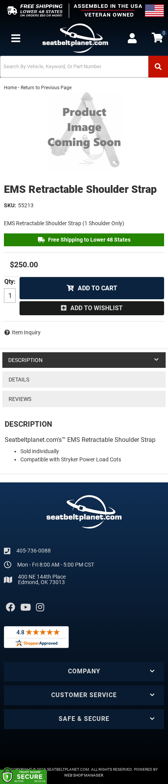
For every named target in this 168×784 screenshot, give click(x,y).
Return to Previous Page (46, 87)
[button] (84, 67)
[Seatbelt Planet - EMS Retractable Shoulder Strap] (84, 131)
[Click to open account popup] (132, 38)
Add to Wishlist (96, 308)
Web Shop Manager (83, 775)
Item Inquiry (26, 332)
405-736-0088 (33, 550)
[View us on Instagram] (40, 607)
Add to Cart (97, 288)
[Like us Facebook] (10, 607)
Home (10, 87)
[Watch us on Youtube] (25, 607)
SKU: (10, 205)
